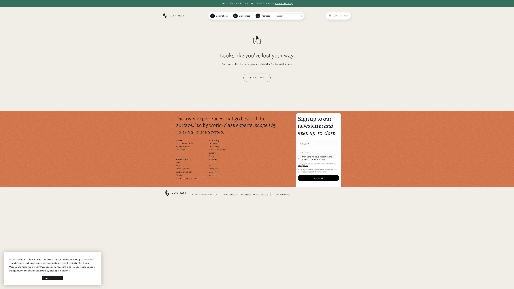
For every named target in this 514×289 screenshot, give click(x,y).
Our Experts (214, 146)
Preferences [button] (64, 271)
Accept (48, 278)
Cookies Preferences (281, 194)
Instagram (213, 168)
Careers (212, 153)
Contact (179, 175)
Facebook (213, 162)
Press (211, 156)
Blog (178, 162)
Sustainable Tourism (217, 149)
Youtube (212, 175)
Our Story (213, 143)
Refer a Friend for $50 (185, 143)
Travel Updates (182, 168)
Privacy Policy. (303, 166)
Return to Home (257, 78)
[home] (175, 18)
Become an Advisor (184, 172)
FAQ (177, 165)
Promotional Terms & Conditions (254, 194)
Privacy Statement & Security (204, 194)
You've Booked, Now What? (187, 178)
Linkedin (212, 172)
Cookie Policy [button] (79, 267)
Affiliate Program (183, 146)
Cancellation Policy (229, 194)
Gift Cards (180, 149)
